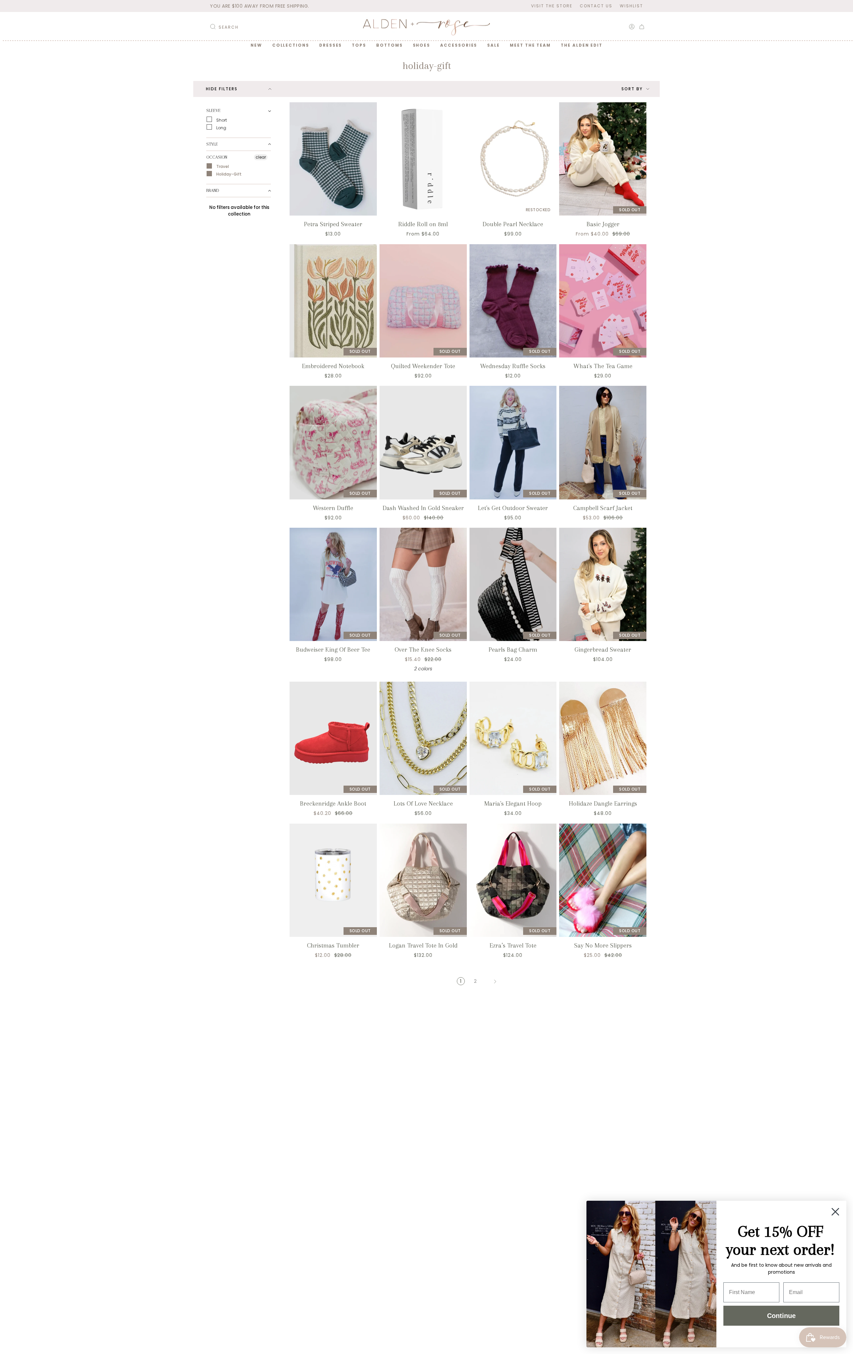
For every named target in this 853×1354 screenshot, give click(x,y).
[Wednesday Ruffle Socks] (513, 300)
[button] (290, 45)
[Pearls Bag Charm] (513, 584)
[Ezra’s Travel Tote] (513, 880)
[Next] (495, 981)
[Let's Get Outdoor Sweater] (513, 442)
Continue (781, 1315)
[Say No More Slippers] (602, 880)
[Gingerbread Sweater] (602, 584)
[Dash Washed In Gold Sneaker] (423, 442)
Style (212, 143)
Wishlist (631, 6)
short (221, 120)
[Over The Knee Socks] (423, 584)
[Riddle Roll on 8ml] (423, 159)
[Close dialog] (835, 1211)
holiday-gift (228, 174)
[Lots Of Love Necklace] (423, 738)
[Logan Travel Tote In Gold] (423, 880)
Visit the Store (551, 6)
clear (261, 157)
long (220, 127)
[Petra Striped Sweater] (333, 159)
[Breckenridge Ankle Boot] (333, 738)
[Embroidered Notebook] (333, 300)
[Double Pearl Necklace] (513, 159)
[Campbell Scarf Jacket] (602, 442)
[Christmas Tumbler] (333, 880)
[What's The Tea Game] (602, 300)
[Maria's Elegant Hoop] (513, 738)
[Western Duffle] (333, 442)
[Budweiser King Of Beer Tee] (333, 584)
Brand (212, 190)
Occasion (216, 156)
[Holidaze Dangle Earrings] (602, 738)
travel (222, 166)
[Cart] (642, 26)
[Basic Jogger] (602, 159)
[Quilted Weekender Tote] (423, 300)
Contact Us (596, 6)
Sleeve (213, 110)
